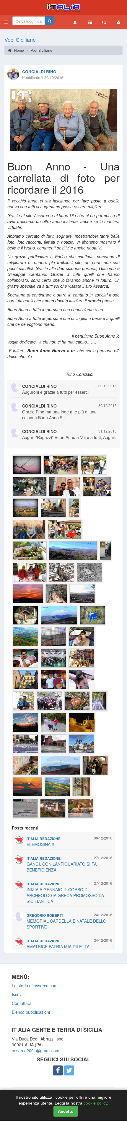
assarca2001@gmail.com (35, 1050)
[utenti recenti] (76, 22)
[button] (6, 22)
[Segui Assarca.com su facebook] (58, 1070)
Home (18, 50)
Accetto (66, 1111)
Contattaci (21, 1003)
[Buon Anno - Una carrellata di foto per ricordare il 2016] (63, 120)
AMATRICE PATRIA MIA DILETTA (58, 946)
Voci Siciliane (20, 39)
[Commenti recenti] (104, 22)
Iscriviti (18, 994)
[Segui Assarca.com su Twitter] (69, 1070)
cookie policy (95, 1103)
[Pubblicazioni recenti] (90, 22)
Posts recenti (25, 828)
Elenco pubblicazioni (31, 1012)
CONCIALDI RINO (39, 71)
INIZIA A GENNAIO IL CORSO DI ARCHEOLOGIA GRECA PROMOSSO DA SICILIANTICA (65, 895)
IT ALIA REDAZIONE (44, 838)
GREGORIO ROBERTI (45, 915)
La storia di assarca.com (35, 985)
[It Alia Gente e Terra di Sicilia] (63, 7)
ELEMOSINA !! (40, 844)
